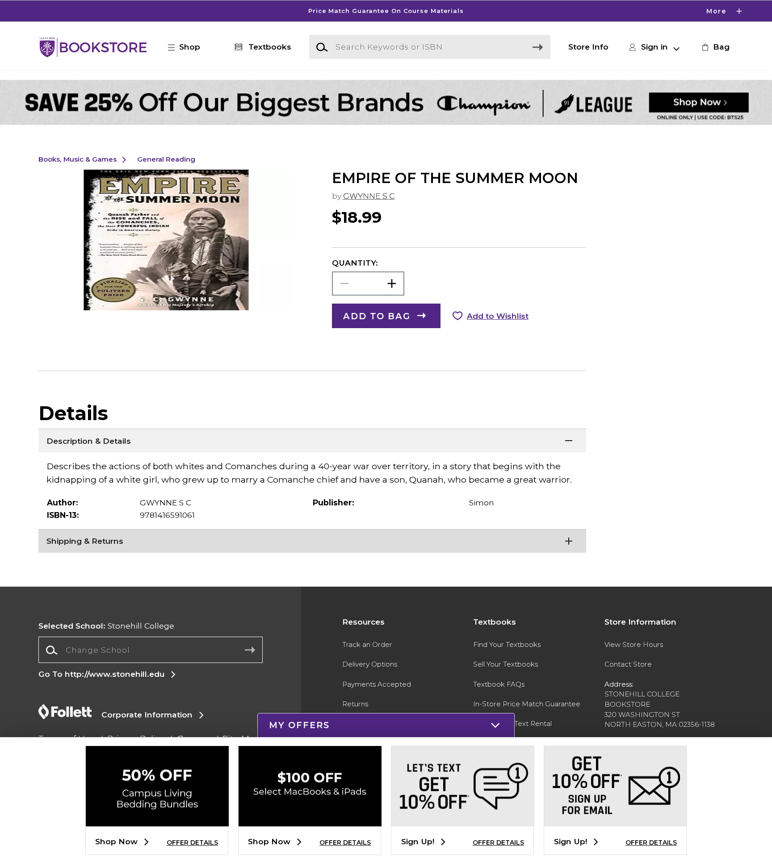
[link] (714, 47)
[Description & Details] (312, 439)
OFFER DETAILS (192, 842)
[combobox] (150, 650)
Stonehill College (106, 625)
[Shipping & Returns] (312, 540)
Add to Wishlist (498, 316)
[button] (386, 10)
